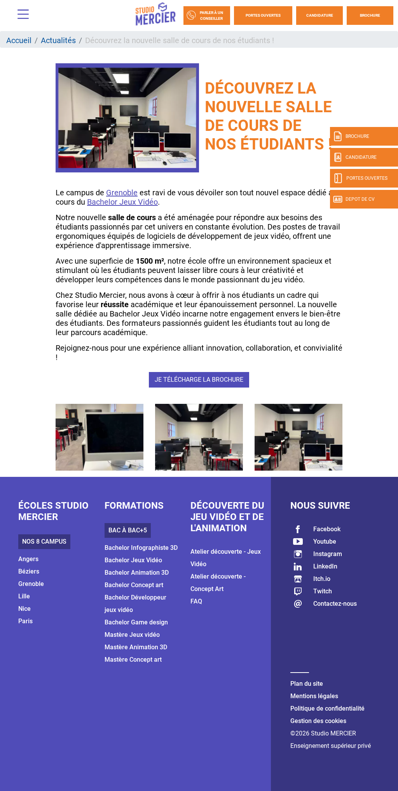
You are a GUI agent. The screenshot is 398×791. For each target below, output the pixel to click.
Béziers (28, 571)
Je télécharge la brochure (199, 379)
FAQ (196, 601)
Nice (24, 608)
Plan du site (306, 683)
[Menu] (20, 15)
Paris (25, 621)
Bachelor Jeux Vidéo (122, 202)
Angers (28, 559)
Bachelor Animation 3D (137, 572)
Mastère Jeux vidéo (132, 634)
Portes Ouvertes (263, 15)
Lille (24, 596)
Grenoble (122, 192)
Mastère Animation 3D (136, 647)
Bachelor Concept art (134, 585)
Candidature (319, 15)
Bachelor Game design (136, 622)
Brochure (370, 15)
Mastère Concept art (133, 659)
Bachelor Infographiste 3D (141, 547)
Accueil (18, 40)
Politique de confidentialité (327, 708)
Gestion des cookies (318, 721)
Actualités (58, 40)
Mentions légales (314, 696)
